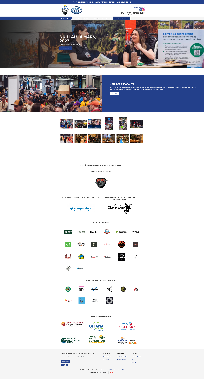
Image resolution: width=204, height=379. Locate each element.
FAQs (133, 359)
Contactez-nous (121, 359)
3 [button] (103, 65)
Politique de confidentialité (116, 370)
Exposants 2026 (95, 18)
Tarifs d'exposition (122, 356)
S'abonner (65, 361)
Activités (85, 18)
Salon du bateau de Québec (121, 18)
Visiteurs (78, 18)
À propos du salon (137, 356)
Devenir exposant (106, 18)
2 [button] (101, 65)
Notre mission (107, 356)
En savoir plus (65, 48)
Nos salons (106, 359)
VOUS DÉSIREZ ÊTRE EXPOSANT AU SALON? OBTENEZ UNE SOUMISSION (102, 2)
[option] (102, 44)
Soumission (65, 18)
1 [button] (100, 65)
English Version (139, 7)
